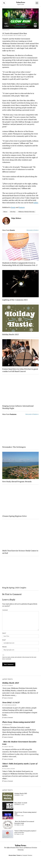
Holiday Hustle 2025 (10, 683)
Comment (5, 610)
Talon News (20, 2)
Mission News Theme (14, 855)
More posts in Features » (32, 414)
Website (4, 646)
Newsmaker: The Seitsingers (14, 447)
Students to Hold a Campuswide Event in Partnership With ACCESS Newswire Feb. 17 (20, 264)
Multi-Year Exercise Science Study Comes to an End (20, 551)
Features (22, 207)
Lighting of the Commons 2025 (15, 300)
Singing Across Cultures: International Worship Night (18, 407)
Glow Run (12, 211)
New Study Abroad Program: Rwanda (16, 481)
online (35, 203)
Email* (4, 640)
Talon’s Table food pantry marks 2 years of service (19, 764)
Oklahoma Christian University (26, 211)
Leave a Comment (8, 698)
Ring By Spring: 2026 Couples (14, 587)
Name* (4, 633)
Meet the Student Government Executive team (19, 742)
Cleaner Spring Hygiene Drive (14, 516)
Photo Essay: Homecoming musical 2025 (18, 722)
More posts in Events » (33, 230)
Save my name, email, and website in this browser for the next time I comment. (19, 658)
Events (13, 207)
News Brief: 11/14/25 (11, 702)
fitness (5, 211)
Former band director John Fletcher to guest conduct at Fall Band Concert (20, 370)
